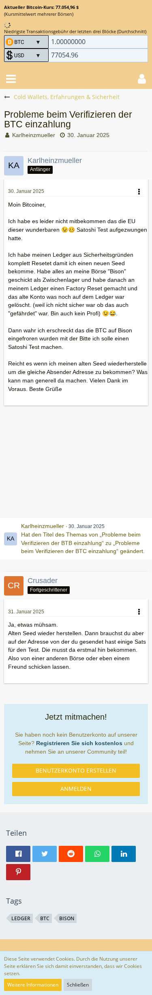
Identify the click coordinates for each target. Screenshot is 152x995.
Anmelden (76, 788)
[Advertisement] (76, 462)
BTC (44, 918)
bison (66, 918)
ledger (20, 918)
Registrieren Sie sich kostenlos (79, 743)
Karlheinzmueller (33, 135)
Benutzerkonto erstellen (76, 770)
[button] (11, 78)
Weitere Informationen (32, 984)
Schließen (78, 984)
